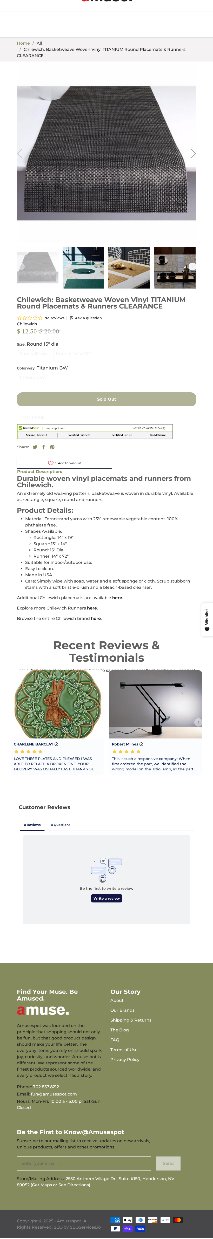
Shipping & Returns (130, 1020)
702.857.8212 (46, 1086)
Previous (21, 266)
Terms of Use (124, 1049)
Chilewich (27, 323)
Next (192, 266)
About (117, 1000)
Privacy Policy (124, 1059)
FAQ (114, 1039)
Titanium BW (33, 377)
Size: (38, 344)
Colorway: (42, 368)
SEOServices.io (85, 1227)
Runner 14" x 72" (73, 353)
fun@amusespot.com (54, 1094)
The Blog (119, 1030)
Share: (23, 446)
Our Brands (122, 1010)
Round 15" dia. (34, 353)
